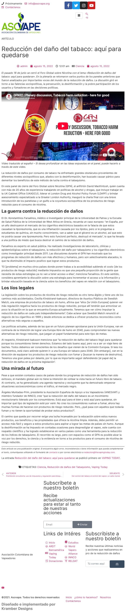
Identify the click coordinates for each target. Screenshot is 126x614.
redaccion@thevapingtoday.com (99, 452)
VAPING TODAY (111, 457)
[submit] (117, 564)
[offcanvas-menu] (87, 17)
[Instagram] (84, 5)
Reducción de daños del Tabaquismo (68, 467)
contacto (53, 452)
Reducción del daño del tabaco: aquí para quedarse (45, 457)
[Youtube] (91, 5)
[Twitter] (76, 5)
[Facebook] (21, 567)
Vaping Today (100, 467)
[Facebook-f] (68, 5)
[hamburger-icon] (79, 15)
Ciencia (80, 66)
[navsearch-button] (87, 14)
